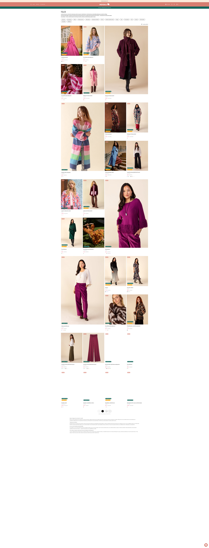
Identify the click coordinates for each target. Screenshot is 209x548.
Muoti (34, 4)
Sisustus (37, 4)
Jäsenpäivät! (100, 7)
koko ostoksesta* (108, 7)
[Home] (104, 4)
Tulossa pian (42, 4)
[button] (31, 4)
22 (106, 411)
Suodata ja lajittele (145, 24)
